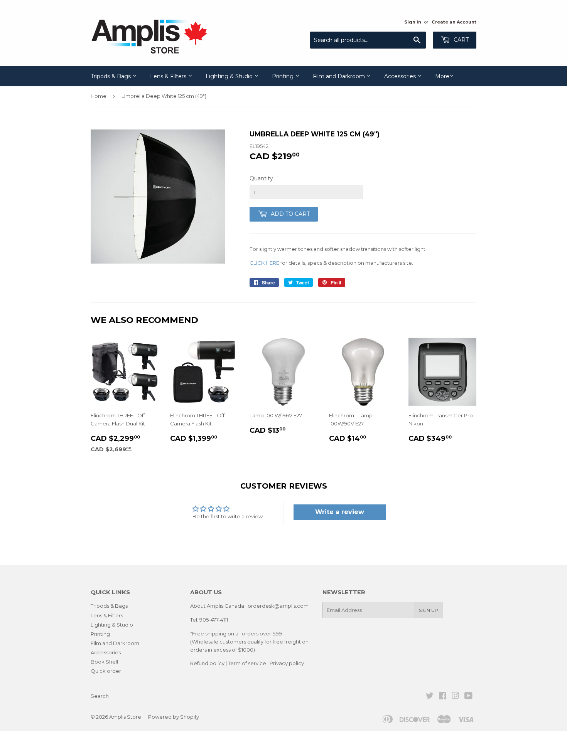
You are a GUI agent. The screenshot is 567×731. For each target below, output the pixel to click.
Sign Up (428, 610)
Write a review (339, 512)
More (442, 76)
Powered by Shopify (173, 717)
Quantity (261, 178)
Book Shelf (104, 662)
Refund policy (207, 663)
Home (98, 96)
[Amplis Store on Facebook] (443, 697)
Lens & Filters (169, 76)
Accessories (400, 76)
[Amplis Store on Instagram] (455, 697)
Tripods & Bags (111, 76)
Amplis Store (125, 717)
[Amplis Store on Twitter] (430, 697)
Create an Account (454, 22)
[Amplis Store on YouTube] (468, 697)
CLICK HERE (264, 263)
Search (100, 696)
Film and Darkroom (339, 76)
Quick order (106, 671)
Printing (283, 76)
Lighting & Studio (230, 76)
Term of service (247, 663)
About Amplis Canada (217, 606)
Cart (460, 39)
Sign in (412, 22)
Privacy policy (287, 663)
